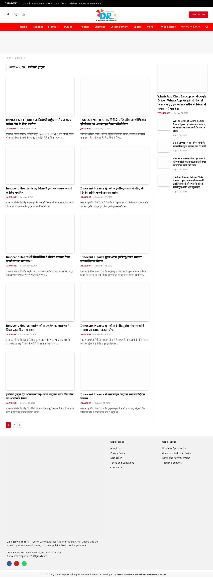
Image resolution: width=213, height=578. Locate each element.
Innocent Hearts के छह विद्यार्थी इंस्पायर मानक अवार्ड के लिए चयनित (39, 190)
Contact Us (198, 14)
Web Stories (168, 26)
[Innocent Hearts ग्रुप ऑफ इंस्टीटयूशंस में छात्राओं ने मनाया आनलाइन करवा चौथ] (114, 302)
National (37, 26)
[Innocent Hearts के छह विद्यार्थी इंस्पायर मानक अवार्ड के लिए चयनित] (40, 165)
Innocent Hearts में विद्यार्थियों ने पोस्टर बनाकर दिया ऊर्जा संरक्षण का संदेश (38, 259)
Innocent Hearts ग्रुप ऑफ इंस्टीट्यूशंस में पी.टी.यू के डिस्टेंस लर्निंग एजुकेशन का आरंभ (112, 190)
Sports (138, 26)
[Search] (206, 27)
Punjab (68, 26)
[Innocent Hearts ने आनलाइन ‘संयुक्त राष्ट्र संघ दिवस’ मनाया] (114, 370)
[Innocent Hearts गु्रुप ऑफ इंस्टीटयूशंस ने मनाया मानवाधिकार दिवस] (114, 233)
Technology (163, 113)
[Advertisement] (106, 42)
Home (23, 26)
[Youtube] (16, 563)
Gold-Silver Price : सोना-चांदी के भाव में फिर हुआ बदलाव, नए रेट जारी (189, 144)
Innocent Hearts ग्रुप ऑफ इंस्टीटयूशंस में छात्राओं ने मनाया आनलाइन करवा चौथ (112, 327)
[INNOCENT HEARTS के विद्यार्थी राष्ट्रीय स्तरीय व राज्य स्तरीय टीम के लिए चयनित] (40, 96)
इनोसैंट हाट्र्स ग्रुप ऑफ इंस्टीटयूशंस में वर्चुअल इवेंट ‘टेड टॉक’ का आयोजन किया (40, 396)
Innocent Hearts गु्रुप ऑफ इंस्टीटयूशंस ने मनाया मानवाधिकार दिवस (111, 259)
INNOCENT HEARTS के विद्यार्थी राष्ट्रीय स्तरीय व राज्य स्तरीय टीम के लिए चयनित (38, 122)
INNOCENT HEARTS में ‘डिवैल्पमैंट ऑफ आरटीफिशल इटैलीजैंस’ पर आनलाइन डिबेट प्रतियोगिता (113, 122)
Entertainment (119, 26)
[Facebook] (9, 563)
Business (100, 26)
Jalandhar (11, 128)
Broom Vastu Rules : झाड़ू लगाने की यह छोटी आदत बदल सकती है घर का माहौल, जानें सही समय (189, 162)
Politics (85, 26)
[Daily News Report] (106, 15)
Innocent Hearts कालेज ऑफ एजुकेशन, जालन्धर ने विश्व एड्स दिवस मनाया (37, 327)
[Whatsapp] (24, 563)
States (52, 26)
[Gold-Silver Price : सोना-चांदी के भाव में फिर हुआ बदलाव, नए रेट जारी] (163, 146)
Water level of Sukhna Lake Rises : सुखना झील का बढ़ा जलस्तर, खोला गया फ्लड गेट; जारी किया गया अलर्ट (189, 125)
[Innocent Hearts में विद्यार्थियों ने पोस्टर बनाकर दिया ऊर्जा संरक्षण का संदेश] (40, 233)
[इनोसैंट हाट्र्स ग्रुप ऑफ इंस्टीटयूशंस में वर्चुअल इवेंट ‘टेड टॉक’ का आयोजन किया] (40, 370)
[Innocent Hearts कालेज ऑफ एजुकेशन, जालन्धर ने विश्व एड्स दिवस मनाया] (40, 302)
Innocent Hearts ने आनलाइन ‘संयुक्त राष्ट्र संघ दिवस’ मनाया (112, 396)
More (150, 26)
